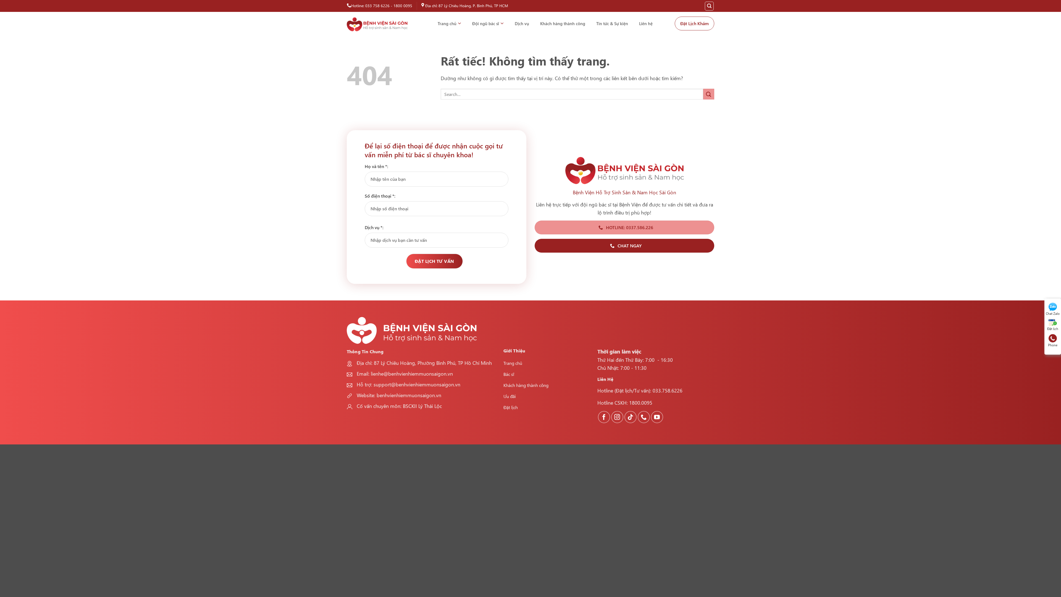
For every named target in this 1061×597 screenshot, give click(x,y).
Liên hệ (646, 23)
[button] (709, 6)
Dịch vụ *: (374, 227)
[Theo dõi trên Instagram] (617, 417)
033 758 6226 (377, 5)
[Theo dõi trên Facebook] (604, 417)
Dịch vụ (522, 23)
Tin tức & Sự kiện (612, 23)
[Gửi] (708, 94)
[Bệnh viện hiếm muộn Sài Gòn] (377, 24)
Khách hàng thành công (562, 23)
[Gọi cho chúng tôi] (644, 417)
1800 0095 (402, 5)
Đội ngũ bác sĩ (485, 23)
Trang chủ (447, 23)
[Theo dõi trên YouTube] (657, 417)
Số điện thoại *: (380, 196)
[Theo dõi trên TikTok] (630, 417)
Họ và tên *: (376, 166)
